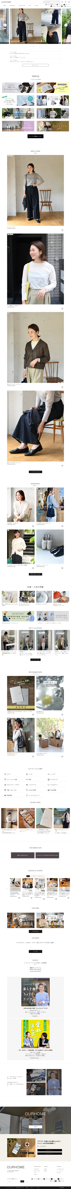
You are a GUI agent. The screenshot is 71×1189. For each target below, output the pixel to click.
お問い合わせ (59, 1172)
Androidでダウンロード (50, 1153)
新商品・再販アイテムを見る (35, 574)
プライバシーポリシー (10, 1187)
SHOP (35, 1172)
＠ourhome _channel (60, 4)
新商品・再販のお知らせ (22, 855)
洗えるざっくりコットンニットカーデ (14, 384)
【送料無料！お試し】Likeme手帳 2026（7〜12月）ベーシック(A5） (19, 711)
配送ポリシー (39, 1187)
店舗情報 (35, 1126)
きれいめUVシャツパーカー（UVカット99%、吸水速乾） (17, 565)
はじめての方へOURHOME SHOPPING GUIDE (47, 855)
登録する (22, 1181)
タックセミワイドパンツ (11, 227)
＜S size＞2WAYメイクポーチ (41, 753)
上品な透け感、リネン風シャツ (12, 523)
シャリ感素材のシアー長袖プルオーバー (14, 305)
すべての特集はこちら (35, 136)
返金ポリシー (33, 1187)
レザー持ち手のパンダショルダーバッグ (43, 523)
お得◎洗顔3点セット (40, 711)
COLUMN (35, 1174)
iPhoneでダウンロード (49, 1150)
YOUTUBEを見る (35, 931)
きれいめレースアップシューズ (42, 565)
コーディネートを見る (35, 659)
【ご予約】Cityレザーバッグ (12, 753)
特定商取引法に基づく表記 (19, 1187)
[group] (35, 26)
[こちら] (44, 1146)
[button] (5, 5)
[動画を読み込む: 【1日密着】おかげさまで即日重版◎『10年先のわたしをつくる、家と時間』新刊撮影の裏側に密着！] (50, 920)
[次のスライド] (36, 47)
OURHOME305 (49, 4)
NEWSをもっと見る (35, 65)
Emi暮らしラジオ (67, 4)
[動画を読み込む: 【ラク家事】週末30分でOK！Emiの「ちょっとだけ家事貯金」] (20, 920)
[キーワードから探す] (59, 2)
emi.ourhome (54, 4)
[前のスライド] (30, 47)
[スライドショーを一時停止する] (40, 47)
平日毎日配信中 (34, 1016)
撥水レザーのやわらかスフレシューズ (14, 462)
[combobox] (51, 2)
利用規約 (27, 1187)
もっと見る (36, 951)
